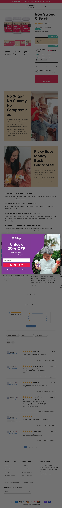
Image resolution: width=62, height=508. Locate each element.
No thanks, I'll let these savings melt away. (16, 269)
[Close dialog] (59, 235)
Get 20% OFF (16, 265)
